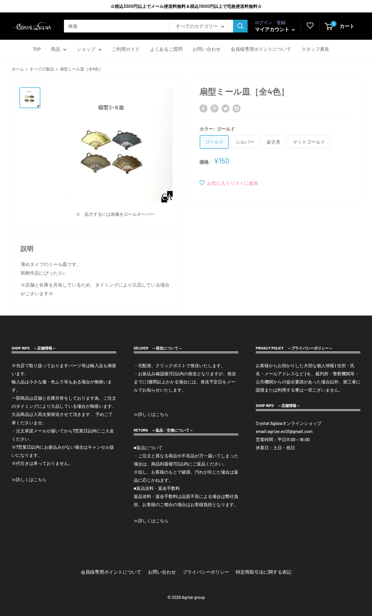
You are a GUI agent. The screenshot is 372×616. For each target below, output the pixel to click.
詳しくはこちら (31, 479)
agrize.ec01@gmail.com (290, 431)
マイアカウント (272, 29)
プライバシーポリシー (206, 572)
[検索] (240, 26)
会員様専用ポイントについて (261, 49)
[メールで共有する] (237, 108)
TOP (37, 49)
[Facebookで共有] (203, 108)
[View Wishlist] (310, 27)
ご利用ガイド (126, 49)
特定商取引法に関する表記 (263, 572)
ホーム (18, 68)
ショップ (86, 49)
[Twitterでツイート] (225, 108)
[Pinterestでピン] (214, 108)
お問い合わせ (207, 49)
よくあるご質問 (166, 49)
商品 (55, 49)
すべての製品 (42, 68)
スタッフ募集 (315, 49)
